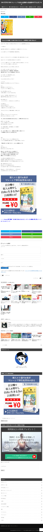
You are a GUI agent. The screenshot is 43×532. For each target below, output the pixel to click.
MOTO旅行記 (3, 498)
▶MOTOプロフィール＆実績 (21, 366)
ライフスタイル (3, 512)
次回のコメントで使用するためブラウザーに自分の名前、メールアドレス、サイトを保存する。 (17, 266)
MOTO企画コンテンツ (5, 487)
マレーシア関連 (3, 495)
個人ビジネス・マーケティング (6, 490)
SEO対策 (2, 517)
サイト (2, 262)
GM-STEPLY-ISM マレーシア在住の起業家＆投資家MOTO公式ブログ (21, 3)
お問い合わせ (39, 6)
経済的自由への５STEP (32, 6)
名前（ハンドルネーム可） (5, 462)
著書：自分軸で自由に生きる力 (14, 6)
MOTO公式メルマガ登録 (23, 6)
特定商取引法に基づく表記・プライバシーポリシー (9, 525)
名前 (2, 254)
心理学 (2, 501)
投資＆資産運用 (3, 503)
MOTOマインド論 (4, 484)
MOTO (9, 322)
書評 (2, 509)
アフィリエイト (3, 514)
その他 (2, 520)
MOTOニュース (3, 482)
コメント (3, 246)
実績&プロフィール (5, 6)
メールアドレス (3, 466)
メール (2, 258)
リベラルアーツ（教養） (5, 506)
